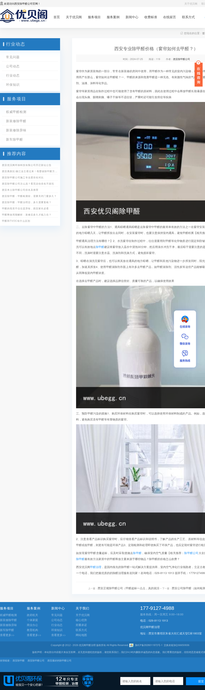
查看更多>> (7, 635)
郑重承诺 (81, 625)
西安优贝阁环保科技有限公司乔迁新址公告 (26, 165)
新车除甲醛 (14, 139)
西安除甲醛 (19, 660)
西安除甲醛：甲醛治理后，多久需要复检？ (26, 202)
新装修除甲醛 (16, 121)
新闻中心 (132, 17)
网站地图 (81, 635)
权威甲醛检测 (16, 111)
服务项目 (94, 17)
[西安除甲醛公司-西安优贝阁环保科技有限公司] (23, 15)
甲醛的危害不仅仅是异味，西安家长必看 (25, 208)
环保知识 (13, 84)
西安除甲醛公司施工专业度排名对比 (23, 177)
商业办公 (32, 625)
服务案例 (113, 17)
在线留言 (169, 17)
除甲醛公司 (191, 553)
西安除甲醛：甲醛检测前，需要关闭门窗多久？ (29, 196)
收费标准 (150, 17)
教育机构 (32, 630)
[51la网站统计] (131, 645)
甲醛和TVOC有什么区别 (16, 220)
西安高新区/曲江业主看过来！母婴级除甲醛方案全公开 (30, 171)
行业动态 (13, 75)
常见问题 (13, 57)
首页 (56, 17)
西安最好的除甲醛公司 (59, 660)
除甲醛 (100, 247)
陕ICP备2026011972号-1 (149, 645)
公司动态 (13, 66)
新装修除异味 (16, 130)
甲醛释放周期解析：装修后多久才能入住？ (26, 214)
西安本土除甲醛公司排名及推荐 (20, 189)
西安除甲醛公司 (23, 3)
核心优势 (81, 620)
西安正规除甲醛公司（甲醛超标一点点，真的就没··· (130, 588)
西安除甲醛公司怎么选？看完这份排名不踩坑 (28, 183)
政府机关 (32, 615)
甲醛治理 (95, 567)
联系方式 (188, 17)
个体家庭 (32, 620)
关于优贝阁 (190, 3)
